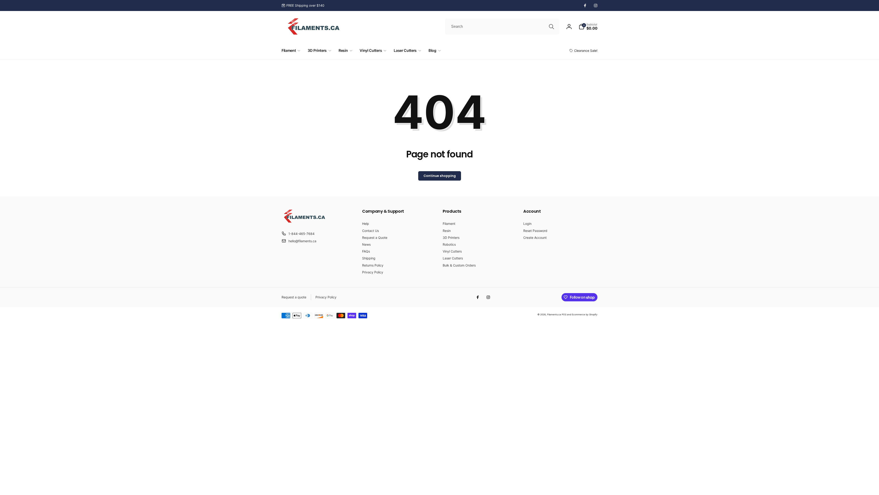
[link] (303, 5)
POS (564, 314)
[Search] (551, 26)
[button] (588, 26)
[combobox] (502, 27)
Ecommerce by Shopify (584, 314)
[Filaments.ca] (304, 222)
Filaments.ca (554, 314)
